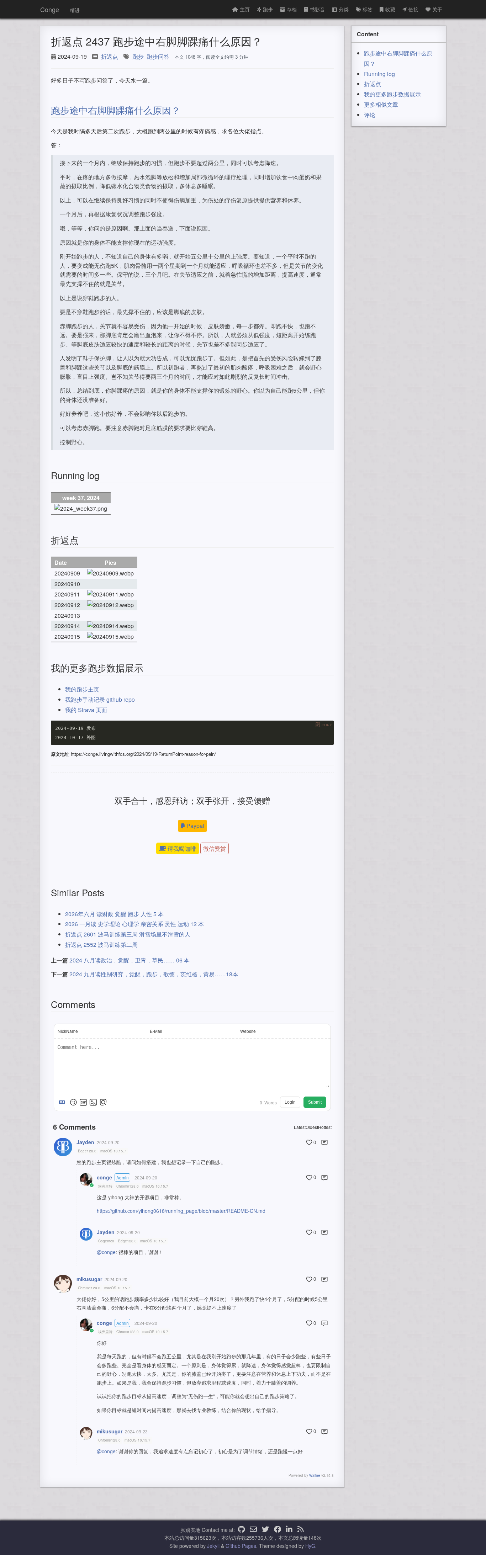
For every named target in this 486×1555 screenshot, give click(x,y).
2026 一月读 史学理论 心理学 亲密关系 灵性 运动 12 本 (134, 924)
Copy (327, 725)
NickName (68, 1031)
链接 (413, 9)
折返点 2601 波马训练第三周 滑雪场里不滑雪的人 (127, 934)
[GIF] (83, 1102)
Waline (314, 1475)
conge (104, 1177)
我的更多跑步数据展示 (392, 94)
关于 (437, 9)
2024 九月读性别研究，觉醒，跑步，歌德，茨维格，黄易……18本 (153, 974)
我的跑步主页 (82, 689)
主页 (245, 9)
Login (290, 1102)
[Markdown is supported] (63, 1102)
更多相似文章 (381, 104)
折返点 (109, 56)
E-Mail (156, 1031)
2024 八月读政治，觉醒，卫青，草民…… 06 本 (129, 960)
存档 (292, 9)
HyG (310, 1545)
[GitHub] (241, 1529)
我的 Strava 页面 (86, 710)
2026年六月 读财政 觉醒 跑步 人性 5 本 (114, 914)
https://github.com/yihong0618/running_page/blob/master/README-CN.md (181, 1210)
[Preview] (103, 1102)
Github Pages (241, 1545)
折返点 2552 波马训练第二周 (101, 944)
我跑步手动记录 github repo (100, 699)
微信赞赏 (214, 848)
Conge (49, 9)
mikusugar (89, 1279)
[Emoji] (73, 1102)
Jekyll (213, 1545)
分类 (344, 9)
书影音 (317, 9)
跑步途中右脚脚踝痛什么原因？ (115, 109)
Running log (379, 74)
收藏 (390, 9)
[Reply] (324, 1142)
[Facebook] (277, 1529)
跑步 (268, 9)
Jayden (85, 1142)
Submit (315, 1102)
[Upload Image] (93, 1102)
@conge (106, 1252)
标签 (368, 9)
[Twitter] (265, 1529)
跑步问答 (158, 56)
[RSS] (301, 1529)
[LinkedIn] (289, 1529)
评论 (369, 115)
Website (248, 1031)
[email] (253, 1529)
